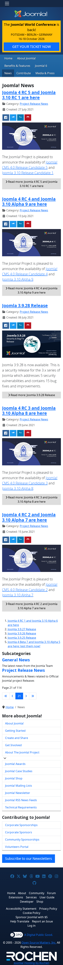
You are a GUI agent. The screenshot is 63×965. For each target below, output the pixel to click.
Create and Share (16, 738)
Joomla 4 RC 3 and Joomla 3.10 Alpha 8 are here (29, 410)
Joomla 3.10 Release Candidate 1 (27, 172)
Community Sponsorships (22, 839)
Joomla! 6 (41, 66)
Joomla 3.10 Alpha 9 (17, 279)
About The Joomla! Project (22, 752)
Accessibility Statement (21, 909)
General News (16, 660)
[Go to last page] (32, 696)
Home (8, 58)
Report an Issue (42, 921)
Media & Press (45, 73)
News (8, 73)
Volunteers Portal (16, 847)
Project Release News (34, 104)
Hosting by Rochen (31, 963)
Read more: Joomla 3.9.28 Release (32, 395)
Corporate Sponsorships (21, 825)
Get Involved (13, 745)
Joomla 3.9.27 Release (22, 629)
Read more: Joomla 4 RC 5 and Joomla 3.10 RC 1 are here (32, 184)
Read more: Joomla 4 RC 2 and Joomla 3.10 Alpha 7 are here (32, 606)
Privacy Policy (48, 909)
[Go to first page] (5, 696)
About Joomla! (26, 58)
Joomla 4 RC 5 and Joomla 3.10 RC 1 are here (29, 94)
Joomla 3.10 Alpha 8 (17, 488)
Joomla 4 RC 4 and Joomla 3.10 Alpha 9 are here (29, 201)
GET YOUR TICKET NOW (31, 46)
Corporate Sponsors (18, 832)
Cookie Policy (31, 913)
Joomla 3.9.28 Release (25, 305)
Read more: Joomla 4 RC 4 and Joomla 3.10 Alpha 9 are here (32, 290)
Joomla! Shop (13, 778)
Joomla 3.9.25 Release (22, 638)
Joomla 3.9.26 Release (22, 633)
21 (19, 696)
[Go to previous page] (12, 696)
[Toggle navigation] (7, 3)
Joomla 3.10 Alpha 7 (17, 595)
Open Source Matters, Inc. (39, 942)
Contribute (23, 73)
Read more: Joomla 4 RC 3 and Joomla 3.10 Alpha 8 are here (32, 499)
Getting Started (15, 731)
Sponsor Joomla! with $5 (32, 917)
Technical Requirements (21, 807)
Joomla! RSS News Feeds (21, 800)
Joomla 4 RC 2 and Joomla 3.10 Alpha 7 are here (29, 517)
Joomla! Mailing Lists (18, 786)
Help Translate (19, 921)
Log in (31, 926)
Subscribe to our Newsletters (28, 858)
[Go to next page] (26, 696)
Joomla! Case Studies (18, 771)
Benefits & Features (17, 66)
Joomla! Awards (15, 764)
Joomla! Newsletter (17, 793)
